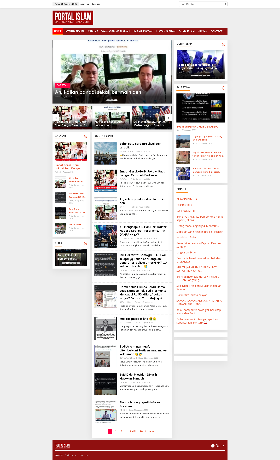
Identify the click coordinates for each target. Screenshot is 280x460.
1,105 (133, 431)
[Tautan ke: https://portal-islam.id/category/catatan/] (86, 136)
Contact (84, 455)
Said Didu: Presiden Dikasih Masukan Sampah (77, 211)
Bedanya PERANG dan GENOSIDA (197, 126)
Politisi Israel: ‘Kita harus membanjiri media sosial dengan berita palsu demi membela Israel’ (206, 170)
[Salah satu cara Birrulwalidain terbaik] (157, 158)
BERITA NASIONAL (127, 358)
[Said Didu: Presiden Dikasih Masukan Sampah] (157, 389)
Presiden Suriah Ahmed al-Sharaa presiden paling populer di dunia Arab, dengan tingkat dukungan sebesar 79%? (200, 66)
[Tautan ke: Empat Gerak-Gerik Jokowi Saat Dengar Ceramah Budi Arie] (71, 151)
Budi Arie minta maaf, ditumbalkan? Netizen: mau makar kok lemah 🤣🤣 (143, 350)
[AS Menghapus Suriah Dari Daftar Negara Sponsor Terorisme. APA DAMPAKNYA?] (162, 245)
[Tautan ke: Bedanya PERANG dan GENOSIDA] (200, 107)
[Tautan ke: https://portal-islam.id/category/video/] (86, 243)
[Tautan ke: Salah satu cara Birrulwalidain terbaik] (105, 153)
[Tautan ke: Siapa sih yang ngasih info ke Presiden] (105, 411)
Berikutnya (147, 431)
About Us (71, 455)
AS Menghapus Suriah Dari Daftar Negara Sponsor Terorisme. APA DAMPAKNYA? (111, 123)
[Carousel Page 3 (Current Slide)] (115, 100)
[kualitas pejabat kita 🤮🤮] (160, 329)
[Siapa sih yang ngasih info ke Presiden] (159, 417)
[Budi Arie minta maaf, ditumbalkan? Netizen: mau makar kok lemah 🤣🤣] (159, 365)
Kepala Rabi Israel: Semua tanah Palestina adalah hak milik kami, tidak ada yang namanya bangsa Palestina (207, 154)
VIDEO (122, 410)
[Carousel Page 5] (78, 263)
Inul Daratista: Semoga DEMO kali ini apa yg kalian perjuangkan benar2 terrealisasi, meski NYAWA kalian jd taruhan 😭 (151, 123)
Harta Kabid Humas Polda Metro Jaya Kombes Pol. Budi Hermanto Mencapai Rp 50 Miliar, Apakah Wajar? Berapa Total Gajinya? (143, 292)
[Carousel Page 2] (112, 100)
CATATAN (63, 85)
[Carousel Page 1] (108, 100)
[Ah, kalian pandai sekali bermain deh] (136, 214)
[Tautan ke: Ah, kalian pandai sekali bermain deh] (112, 72)
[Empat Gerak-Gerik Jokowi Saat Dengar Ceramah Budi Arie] (154, 186)
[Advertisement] (202, 346)
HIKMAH (123, 151)
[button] (225, 4)
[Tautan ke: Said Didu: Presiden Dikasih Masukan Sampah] (60, 213)
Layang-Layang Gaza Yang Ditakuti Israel (207, 138)
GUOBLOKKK (75, 224)
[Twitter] (218, 446)
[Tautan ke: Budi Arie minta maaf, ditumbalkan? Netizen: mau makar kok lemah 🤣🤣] (105, 355)
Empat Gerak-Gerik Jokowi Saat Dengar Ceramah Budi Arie (68, 166)
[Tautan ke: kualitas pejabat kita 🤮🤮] (105, 328)
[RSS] (223, 446)
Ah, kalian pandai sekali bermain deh (98, 92)
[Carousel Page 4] (74, 263)
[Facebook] (213, 446)
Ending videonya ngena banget (67, 257)
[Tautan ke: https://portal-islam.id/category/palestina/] (224, 88)
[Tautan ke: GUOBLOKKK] (60, 228)
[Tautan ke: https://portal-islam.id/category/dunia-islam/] (224, 44)
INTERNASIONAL (126, 238)
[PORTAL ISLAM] (72, 17)
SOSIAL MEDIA (125, 302)
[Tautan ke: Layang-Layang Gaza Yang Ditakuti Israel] (183, 141)
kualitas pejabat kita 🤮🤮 (138, 319)
